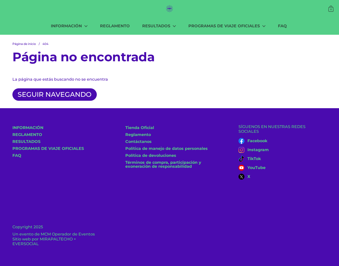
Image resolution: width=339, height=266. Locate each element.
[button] (331, 8)
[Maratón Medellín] (169, 8)
